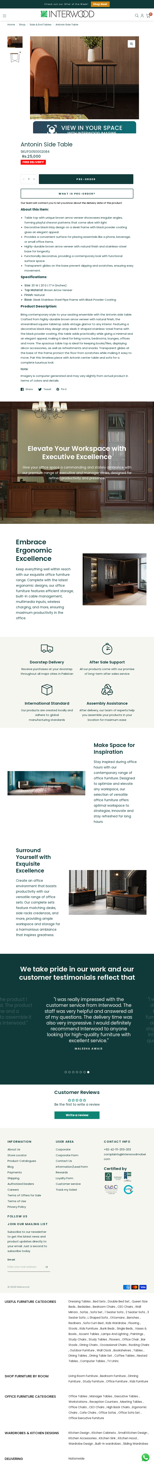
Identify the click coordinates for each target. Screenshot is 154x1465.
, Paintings (136, 1334)
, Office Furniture (116, 1381)
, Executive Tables (125, 1396)
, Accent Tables (88, 1334)
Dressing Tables (80, 1301)
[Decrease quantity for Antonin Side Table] (23, 179)
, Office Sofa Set (128, 1413)
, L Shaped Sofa (97, 1318)
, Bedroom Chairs (103, 1307)
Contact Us (64, 1161)
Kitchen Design (79, 1433)
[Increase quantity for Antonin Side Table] (34, 179)
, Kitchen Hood (127, 1438)
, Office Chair (130, 1339)
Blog (11, 1167)
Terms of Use (17, 1201)
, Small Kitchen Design (132, 1433)
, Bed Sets (99, 1301)
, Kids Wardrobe (115, 1323)
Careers (13, 1190)
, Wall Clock (103, 1350)
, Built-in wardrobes (107, 1444)
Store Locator (17, 1155)
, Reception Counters (103, 1402)
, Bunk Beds (107, 1328)
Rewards (62, 1172)
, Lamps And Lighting (114, 1334)
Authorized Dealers (21, 1184)
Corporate (63, 1149)
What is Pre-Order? (77, 193)
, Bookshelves (121, 1350)
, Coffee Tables (124, 1356)
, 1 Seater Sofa (113, 1312)
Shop (22, 24)
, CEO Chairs (124, 1307)
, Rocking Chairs (138, 1345)
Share (29, 389)
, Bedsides (83, 1307)
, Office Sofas (106, 1413)
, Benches (132, 1318)
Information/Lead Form (72, 1167)
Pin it (63, 389)
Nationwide (77, 1458)
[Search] (137, 15)
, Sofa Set (96, 1312)
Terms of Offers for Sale (24, 1195)
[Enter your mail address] (46, 1267)
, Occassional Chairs (113, 1345)
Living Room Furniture (83, 1376)
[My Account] (142, 16)
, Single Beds (124, 1328)
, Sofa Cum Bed (92, 1323)
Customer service (68, 1184)
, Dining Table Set (100, 1356)
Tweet (47, 389)
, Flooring (133, 1323)
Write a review (77, 1115)
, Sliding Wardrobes (135, 1444)
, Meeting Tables (130, 1402)
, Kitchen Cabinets (103, 1433)
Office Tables (78, 1396)
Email (11, 1259)
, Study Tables (97, 1339)
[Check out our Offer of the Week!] (76, 4)
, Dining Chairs (88, 1345)
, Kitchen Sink (107, 1438)
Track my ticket (66, 1190)
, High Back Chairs (117, 1407)
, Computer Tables (92, 1361)
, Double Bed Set (118, 1301)
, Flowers (114, 1339)
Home (11, 24)
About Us (14, 1149)
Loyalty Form (64, 1178)
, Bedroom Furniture (112, 1376)
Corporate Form (67, 1155)
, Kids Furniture (88, 1328)
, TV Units (112, 1361)
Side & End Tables (40, 24)
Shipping (13, 1178)
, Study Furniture (93, 1381)
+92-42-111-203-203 (117, 1149)
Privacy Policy (17, 1207)
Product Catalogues (22, 1161)
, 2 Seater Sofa (134, 1312)
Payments (15, 1172)
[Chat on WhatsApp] (145, 1457)
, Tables (137, 1350)
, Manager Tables (100, 1396)
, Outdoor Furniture (81, 1350)
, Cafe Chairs (87, 1413)
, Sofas (83, 1312)
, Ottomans (117, 1318)
